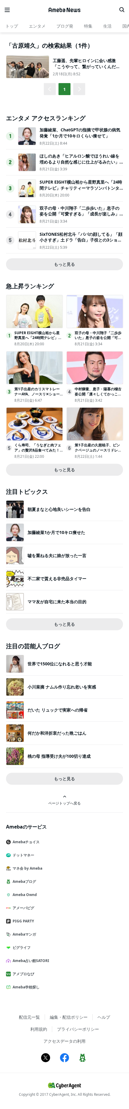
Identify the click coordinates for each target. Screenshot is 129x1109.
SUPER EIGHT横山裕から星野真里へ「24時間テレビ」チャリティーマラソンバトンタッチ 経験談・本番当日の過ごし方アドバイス (81, 190)
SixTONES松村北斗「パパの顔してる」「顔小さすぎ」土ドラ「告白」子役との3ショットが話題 (81, 240)
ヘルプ (104, 1017)
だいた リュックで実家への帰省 (58, 710)
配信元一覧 (29, 1017)
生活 (107, 26)
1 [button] (64, 89)
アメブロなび (23, 973)
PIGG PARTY (23, 921)
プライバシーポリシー (78, 1029)
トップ (11, 26)
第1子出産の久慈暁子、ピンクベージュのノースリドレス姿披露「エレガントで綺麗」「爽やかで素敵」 (98, 452)
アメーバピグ (23, 907)
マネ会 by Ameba (27, 868)
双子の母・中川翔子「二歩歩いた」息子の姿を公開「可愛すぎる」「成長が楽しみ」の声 (79, 214)
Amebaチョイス (26, 841)
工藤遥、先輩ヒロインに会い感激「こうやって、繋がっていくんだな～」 (86, 66)
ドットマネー (23, 855)
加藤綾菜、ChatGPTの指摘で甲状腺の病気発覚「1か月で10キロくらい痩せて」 (80, 133)
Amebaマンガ (24, 934)
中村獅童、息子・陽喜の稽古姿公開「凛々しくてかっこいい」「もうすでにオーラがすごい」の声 (98, 396)
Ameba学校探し (26, 987)
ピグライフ (22, 947)
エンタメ (37, 26)
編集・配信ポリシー (69, 1017)
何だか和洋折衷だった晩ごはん (57, 733)
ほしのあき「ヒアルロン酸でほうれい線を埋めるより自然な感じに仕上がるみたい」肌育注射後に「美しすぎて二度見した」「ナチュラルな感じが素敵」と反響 (79, 164)
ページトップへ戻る (64, 803)
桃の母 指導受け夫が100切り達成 (59, 756)
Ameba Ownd (25, 894)
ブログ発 (64, 26)
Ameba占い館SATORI (31, 960)
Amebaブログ (24, 881)
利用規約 (38, 1029)
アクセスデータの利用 (65, 1041)
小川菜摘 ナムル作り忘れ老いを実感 (62, 687)
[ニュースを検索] (121, 9)
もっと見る (64, 264)
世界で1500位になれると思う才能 (60, 664)
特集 (88, 26)
